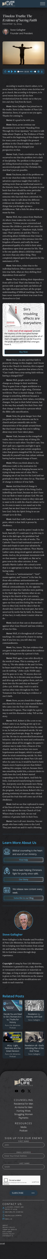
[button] (42, 4)
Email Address (24, 1152)
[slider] (20, 71)
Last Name (24, 1163)
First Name (24, 1141)
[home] (8, 3)
